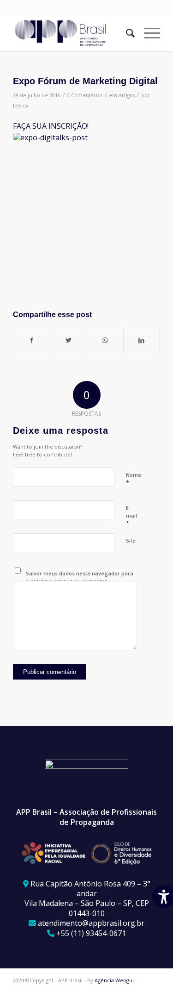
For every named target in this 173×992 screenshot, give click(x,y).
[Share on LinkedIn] (142, 340)
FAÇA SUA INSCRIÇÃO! (51, 126)
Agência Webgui (114, 980)
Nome (133, 479)
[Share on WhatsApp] (105, 340)
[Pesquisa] (126, 32)
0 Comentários (84, 95)
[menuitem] (126, 32)
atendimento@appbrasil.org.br (91, 923)
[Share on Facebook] (31, 340)
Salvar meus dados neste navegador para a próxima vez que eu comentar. (79, 577)
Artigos (127, 95)
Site (131, 540)
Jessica (20, 105)
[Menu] (147, 32)
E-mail (131, 515)
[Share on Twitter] (68, 340)
